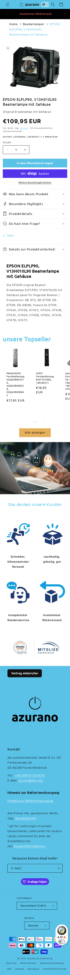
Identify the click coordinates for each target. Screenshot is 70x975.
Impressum (33, 969)
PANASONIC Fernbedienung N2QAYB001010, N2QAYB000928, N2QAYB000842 (16, 384)
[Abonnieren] (58, 868)
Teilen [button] (10, 235)
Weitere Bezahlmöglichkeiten (35, 182)
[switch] (61, 942)
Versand (24, 128)
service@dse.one (30, 780)
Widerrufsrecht (28, 963)
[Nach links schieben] (27, 422)
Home (13, 24)
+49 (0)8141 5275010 (30, 775)
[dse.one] (11, 963)
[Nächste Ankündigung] (64, 14)
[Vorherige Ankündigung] (7, 14)
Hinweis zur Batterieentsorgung (30, 801)
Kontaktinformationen (55, 969)
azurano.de (33, 958)
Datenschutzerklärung (52, 963)
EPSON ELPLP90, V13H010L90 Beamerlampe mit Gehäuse (34, 29)
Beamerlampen (33, 24)
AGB (9, 969)
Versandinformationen (30, 846)
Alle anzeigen (35, 432)
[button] (7, 4)
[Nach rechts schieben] (43, 422)
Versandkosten (25, 818)
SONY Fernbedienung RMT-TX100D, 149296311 (45, 378)
